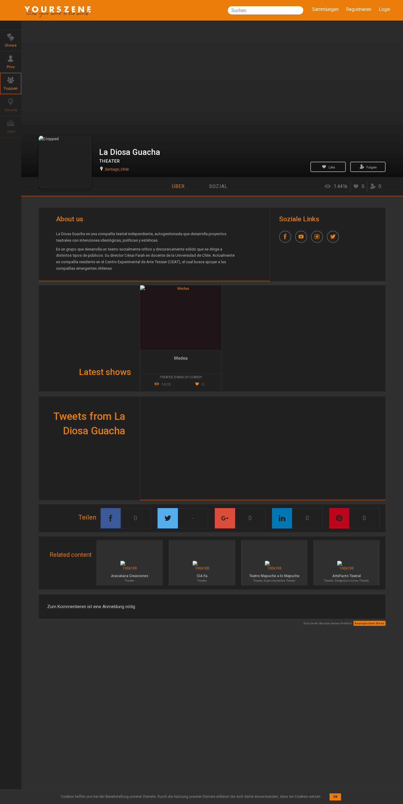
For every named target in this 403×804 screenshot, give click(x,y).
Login (384, 9)
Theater (109, 161)
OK (335, 797)
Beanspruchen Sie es (369, 623)
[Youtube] (303, 239)
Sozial (218, 186)
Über (178, 186)
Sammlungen (325, 9)
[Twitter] (335, 239)
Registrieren (358, 9)
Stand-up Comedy (188, 377)
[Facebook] (287, 239)
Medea (181, 358)
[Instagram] (319, 239)
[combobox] (265, 10)
